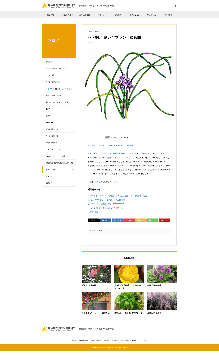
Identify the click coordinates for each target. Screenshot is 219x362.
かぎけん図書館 (84, 15)
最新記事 (49, 62)
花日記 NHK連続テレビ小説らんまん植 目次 (106, 200)
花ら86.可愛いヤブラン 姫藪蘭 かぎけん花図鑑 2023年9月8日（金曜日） (119, 196)
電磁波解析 (50, 122)
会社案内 (118, 15)
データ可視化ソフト (53, 136)
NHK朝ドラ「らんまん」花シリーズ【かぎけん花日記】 (111, 145)
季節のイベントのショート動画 (57, 102)
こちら (97, 182)
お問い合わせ (134, 15)
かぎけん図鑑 (50, 170)
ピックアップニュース (54, 149)
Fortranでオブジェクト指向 (55, 156)
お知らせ (101, 15)
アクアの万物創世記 (53, 82)
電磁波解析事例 (67, 15)
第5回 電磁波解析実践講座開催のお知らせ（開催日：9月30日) (59, 164)
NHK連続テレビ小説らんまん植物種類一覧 (105, 208)
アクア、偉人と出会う (54, 95)
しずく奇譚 (50, 75)
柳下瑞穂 (49, 176)
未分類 (48, 116)
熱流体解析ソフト (52, 129)
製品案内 (50, 15)
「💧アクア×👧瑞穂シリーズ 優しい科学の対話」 (59, 90)
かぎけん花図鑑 (94, 31)
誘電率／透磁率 (51, 143)
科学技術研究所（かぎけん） (56, 68)
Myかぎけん (151, 15)
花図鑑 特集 (93, 212)
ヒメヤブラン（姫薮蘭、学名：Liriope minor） (107, 153)
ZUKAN (48, 109)
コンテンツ (168, 15)
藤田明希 (49, 183)
